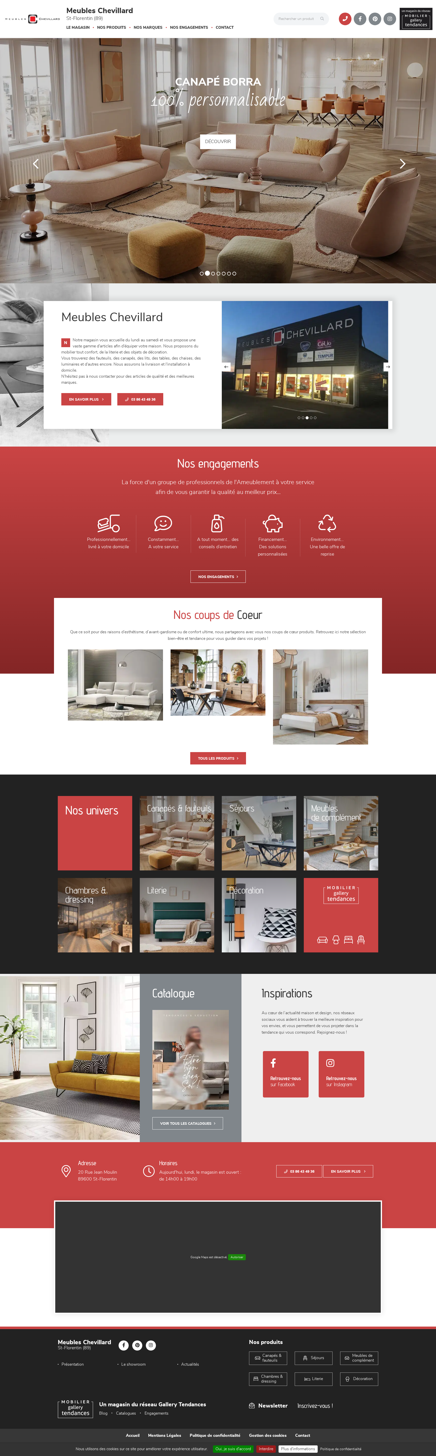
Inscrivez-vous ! (315, 1430)
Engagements (157, 1438)
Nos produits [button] (111, 28)
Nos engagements (189, 28)
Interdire (266, 1449)
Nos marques (148, 28)
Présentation (73, 1389)
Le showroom (133, 1389)
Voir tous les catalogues (185, 1148)
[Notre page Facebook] (360, 19)
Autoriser (237, 1281)
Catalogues (126, 1438)
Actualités (190, 1389)
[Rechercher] (323, 19)
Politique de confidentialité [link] (340, 1449)
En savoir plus (84, 424)
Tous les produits (216, 783)
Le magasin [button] (78, 28)
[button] (32, 173)
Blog (103, 1438)
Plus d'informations (298, 1449)
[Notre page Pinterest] (375, 19)
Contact (225, 28)
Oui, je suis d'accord (233, 1449)
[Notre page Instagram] (390, 19)
